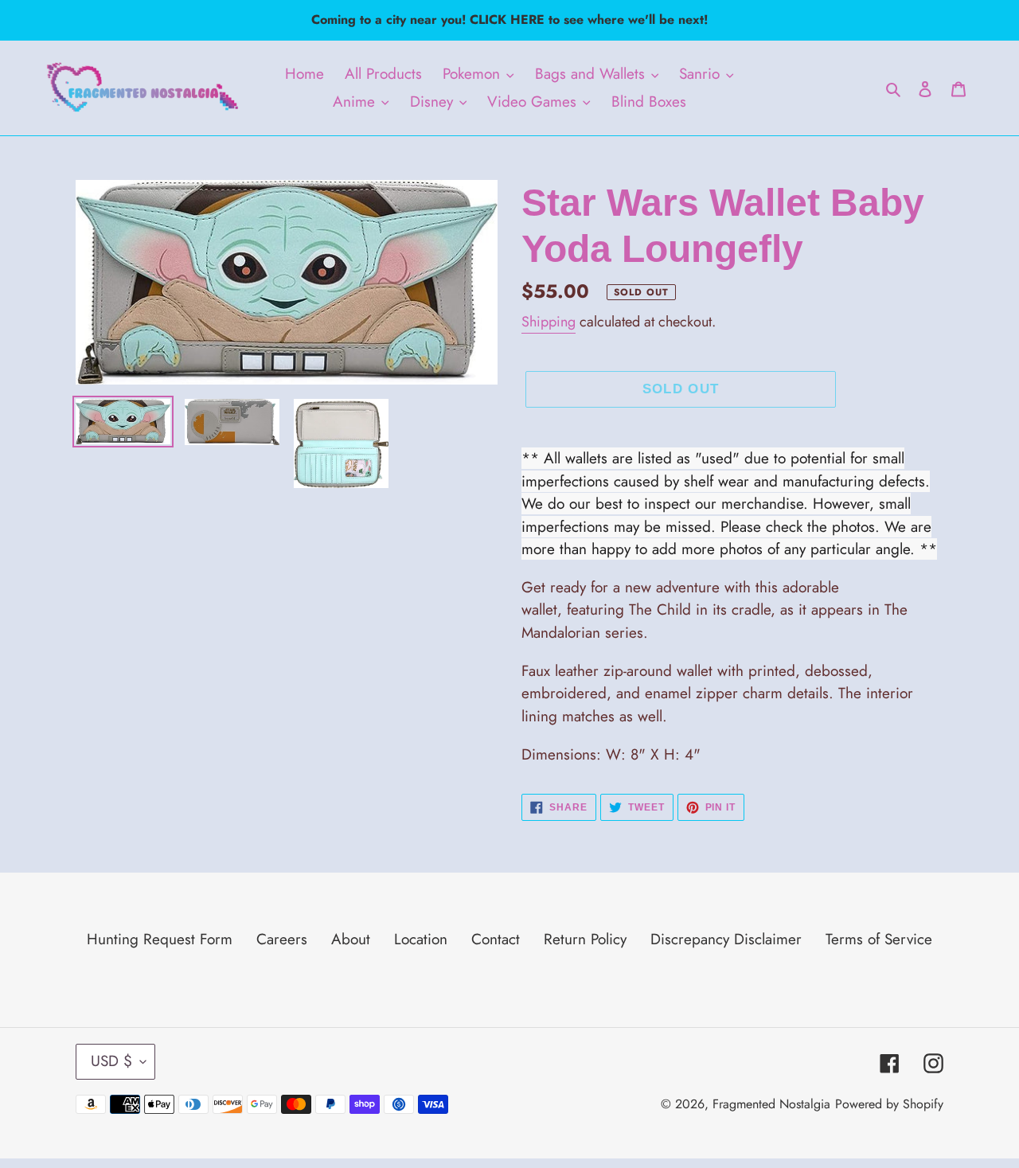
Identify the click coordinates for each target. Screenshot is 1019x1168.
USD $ (111, 1061)
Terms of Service (879, 939)
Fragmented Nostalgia (771, 1104)
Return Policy (585, 939)
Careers (281, 939)
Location (420, 939)
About (350, 939)
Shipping (548, 321)
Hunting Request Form (159, 939)
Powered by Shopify (889, 1104)
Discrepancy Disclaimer (726, 939)
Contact (495, 939)
